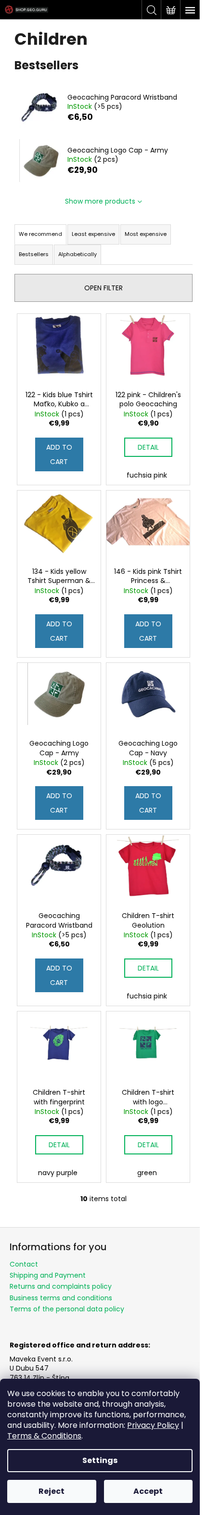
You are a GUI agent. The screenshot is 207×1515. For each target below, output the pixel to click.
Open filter (103, 288)
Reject (52, 1491)
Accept (148, 1491)
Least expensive (93, 234)
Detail (148, 447)
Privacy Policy (153, 1425)
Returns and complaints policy (61, 1286)
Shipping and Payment (48, 1275)
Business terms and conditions (61, 1298)
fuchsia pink (147, 475)
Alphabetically (77, 254)
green (147, 1173)
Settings (99, 1460)
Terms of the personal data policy (67, 1309)
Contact (24, 1264)
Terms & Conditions (44, 1435)
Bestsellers (34, 254)
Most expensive (146, 234)
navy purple (58, 1173)
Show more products (100, 201)
